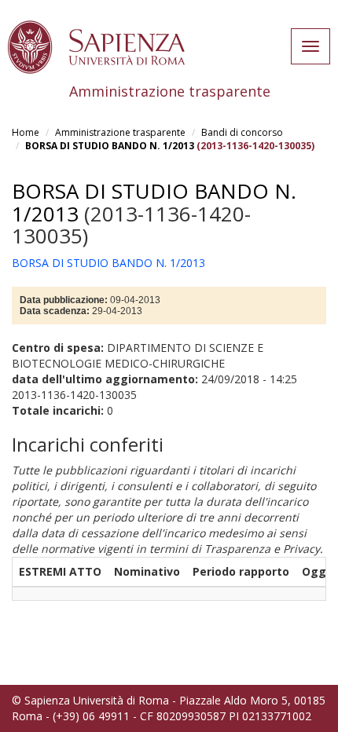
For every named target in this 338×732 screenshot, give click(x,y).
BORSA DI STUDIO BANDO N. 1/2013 (109, 145)
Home (25, 132)
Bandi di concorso (242, 132)
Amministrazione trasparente (120, 132)
